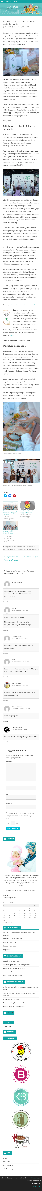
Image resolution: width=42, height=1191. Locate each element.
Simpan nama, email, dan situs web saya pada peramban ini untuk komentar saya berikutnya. (20, 815)
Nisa (13, 660)
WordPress (36, 1186)
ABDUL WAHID (17, 707)
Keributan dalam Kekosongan (12, 939)
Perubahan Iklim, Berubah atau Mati (14, 1003)
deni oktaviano (17, 727)
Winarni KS (7, 27)
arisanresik (31, 547)
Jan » (10, 922)
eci (4, 961)
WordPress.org (8, 1169)
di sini (12, 335)
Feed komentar (8, 1165)
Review (13, 547)
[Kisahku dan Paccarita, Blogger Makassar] (27, 505)
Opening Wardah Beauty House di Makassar (8, 533)
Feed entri (6, 1162)
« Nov (5, 922)
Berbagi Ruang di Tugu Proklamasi (14, 1006)
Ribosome (34, 1178)
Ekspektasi (6, 950)
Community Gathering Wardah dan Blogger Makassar (10, 513)
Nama (8, 785)
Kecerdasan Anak (14, 961)
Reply (5, 602)
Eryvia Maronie (17, 582)
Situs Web (9, 803)
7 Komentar (32, 27)
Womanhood (21, 547)
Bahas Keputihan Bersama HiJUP (23, 305)
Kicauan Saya (7, 1026)
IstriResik (19, 549)
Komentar (9, 761)
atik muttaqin (16, 683)
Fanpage (10, 1013)
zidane (5, 972)
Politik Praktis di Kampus (11, 999)
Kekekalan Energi (30, 557)
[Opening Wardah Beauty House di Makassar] (10, 525)
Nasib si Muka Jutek (9, 946)
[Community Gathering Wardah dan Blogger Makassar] (10, 505)
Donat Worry (15, 972)
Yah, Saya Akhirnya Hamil (22, 965)
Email (8, 794)
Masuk (5, 1158)
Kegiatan (8, 547)
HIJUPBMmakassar (9, 549)
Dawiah (14, 608)
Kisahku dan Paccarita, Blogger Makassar (27, 512)
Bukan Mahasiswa (16, 975)
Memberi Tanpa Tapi (9, 942)
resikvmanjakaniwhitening (30, 549)
